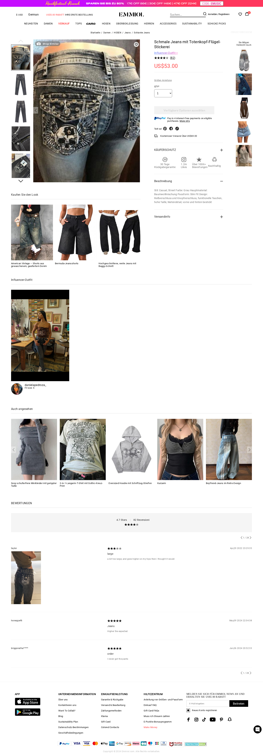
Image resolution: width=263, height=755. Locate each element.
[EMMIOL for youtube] (212, 719)
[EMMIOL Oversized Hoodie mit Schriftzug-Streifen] (131, 449)
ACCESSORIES (168, 23)
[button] (21, 41)
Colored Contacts (110, 727)
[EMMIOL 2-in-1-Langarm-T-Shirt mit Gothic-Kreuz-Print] (83, 449)
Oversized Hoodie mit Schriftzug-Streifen (130, 483)
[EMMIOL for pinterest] (221, 719)
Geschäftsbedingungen (70, 732)
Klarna (104, 716)
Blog (60, 716)
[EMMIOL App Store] (27, 704)
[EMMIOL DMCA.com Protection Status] (196, 746)
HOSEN (106, 23)
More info (185, 121)
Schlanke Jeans (142, 32)
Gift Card (106, 721)
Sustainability (192, 23)
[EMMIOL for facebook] (188, 719)
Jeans (128, 32)
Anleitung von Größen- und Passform (163, 699)
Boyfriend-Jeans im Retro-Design (223, 483)
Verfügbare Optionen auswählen (184, 110)
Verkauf (64, 23)
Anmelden (212, 14)
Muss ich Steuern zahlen (157, 716)
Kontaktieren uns (67, 705)
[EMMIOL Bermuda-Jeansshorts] (76, 232)
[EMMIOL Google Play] (27, 715)
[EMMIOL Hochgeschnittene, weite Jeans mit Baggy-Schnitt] (119, 232)
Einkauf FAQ (150, 705)
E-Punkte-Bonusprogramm (158, 721)
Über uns (63, 699)
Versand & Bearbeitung (113, 705)
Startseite (95, 32)
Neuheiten (31, 23)
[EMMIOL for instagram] (196, 719)
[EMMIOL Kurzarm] (180, 449)
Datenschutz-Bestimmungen (73, 727)
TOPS (78, 23)
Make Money (150, 727)
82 (172, 58)
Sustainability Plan (68, 721)
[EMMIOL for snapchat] (229, 719)
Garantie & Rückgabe (112, 699)
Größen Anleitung (163, 80)
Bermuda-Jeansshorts (67, 263)
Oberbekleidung (127, 23)
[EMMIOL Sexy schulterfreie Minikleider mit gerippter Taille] (34, 449)
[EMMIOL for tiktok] (204, 719)
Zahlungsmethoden (111, 710)
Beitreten (239, 703)
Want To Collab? (67, 710)
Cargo (92, 24)
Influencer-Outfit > (166, 53)
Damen (48, 23)
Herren (149, 23)
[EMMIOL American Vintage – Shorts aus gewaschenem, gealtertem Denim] (32, 232)
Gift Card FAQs (151, 710)
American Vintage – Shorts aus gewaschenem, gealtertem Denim (29, 264)
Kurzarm (161, 483)
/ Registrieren (223, 14)
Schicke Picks (217, 23)
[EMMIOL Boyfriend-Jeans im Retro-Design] (229, 449)
